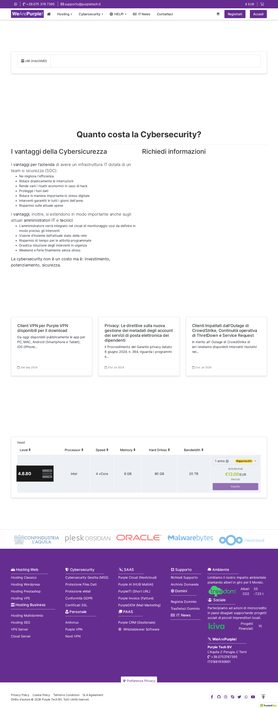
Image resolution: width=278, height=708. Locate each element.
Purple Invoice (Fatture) (136, 598)
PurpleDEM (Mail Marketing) (139, 605)
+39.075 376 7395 (40, 4)
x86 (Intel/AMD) (35, 61)
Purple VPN (73, 629)
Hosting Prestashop (26, 591)
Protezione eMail (78, 591)
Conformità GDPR (78, 598)
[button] (263, 697)
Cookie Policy (41, 695)
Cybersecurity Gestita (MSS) (86, 577)
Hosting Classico (23, 577)
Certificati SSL (76, 605)
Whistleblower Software (141, 629)
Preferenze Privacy (140, 681)
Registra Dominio (184, 602)
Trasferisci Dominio (185, 609)
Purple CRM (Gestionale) (136, 622)
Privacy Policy (20, 695)
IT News (183, 615)
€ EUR (249, 4)
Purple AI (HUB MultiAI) (135, 584)
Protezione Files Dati (81, 584)
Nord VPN (73, 636)
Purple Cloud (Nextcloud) (137, 577)
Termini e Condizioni (66, 695)
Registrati (235, 14)
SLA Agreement (93, 695)
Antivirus (72, 622)
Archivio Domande (185, 584)
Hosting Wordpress (25, 584)
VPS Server (19, 629)
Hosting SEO (20, 622)
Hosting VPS (20, 598)
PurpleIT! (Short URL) (134, 591)
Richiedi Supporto (184, 577)
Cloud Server (21, 636)
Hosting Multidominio (27, 615)
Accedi (258, 14)
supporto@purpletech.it (82, 4)
